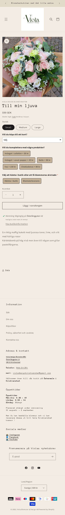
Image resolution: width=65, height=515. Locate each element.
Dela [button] (7, 270)
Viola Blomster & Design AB (27, 509)
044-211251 (22, 368)
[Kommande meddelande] (59, 3)
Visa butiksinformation (17, 224)
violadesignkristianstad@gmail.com (32, 373)
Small (8, 127)
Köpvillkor (11, 326)
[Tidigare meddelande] (5, 3)
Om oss (9, 319)
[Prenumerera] (52, 456)
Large (38, 127)
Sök (8, 312)
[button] (6, 19)
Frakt (14, 117)
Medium (23, 127)
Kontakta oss (12, 339)
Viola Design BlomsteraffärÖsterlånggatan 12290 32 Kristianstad (16, 359)
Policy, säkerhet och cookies (20, 332)
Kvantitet (6, 188)
